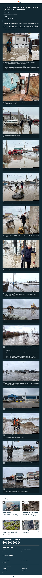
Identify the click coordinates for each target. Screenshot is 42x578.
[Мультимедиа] (13, 576)
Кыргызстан (5, 570)
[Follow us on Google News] (16, 542)
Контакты (4, 551)
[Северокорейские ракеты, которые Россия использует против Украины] (11, 525)
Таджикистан (5, 572)
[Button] (5, 17)
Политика (4, 562)
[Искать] (28, 576)
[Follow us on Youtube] (4, 542)
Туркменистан (24, 568)
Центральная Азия (6, 560)
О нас (4, 549)
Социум (23, 558)
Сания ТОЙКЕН (6, 14)
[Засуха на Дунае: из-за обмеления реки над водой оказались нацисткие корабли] (11, 506)
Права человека (24, 560)
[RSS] (19, 542)
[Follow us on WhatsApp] (14, 542)
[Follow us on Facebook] (9, 542)
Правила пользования (25, 551)
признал (21, 488)
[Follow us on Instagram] (6, 542)
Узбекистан (23, 570)
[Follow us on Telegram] (11, 542)
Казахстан (5, 568)
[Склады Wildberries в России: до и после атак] (30, 525)
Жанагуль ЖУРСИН (13, 14)
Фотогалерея (6, 5)
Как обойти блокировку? (26, 549)
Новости (4, 558)
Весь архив (37, 534)
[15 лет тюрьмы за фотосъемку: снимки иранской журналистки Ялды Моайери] (30, 506)
